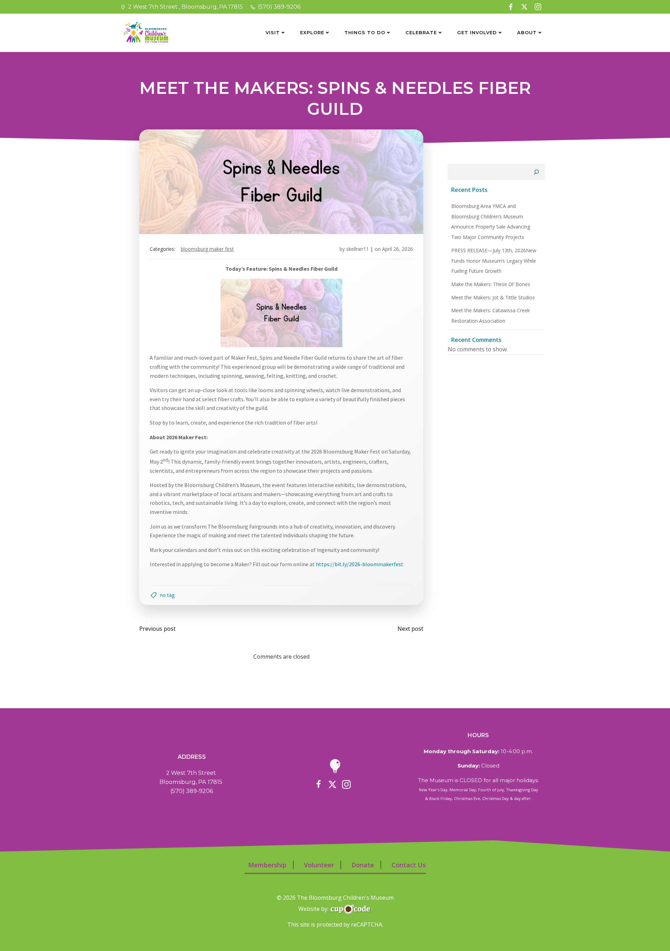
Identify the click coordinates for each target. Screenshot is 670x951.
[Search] (536, 172)
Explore (312, 32)
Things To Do (364, 32)
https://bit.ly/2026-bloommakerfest (359, 564)
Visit (273, 32)
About (527, 32)
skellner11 (357, 249)
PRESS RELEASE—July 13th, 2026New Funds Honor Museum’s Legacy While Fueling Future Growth (493, 260)
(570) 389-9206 (191, 790)
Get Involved (477, 32)
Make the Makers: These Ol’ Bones (490, 284)
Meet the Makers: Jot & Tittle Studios (493, 297)
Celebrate (421, 32)
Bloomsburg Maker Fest (207, 249)
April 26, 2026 (397, 249)
